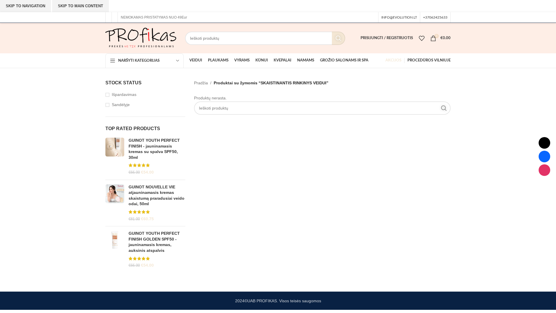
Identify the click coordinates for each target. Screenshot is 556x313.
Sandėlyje (121, 104)
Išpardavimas (124, 94)
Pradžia (201, 83)
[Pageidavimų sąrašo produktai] (421, 38)
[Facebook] (544, 156)
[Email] (544, 143)
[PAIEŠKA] (338, 38)
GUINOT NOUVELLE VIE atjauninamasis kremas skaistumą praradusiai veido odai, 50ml (156, 195)
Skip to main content (80, 6)
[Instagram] (544, 170)
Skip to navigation (25, 6)
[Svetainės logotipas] (140, 37)
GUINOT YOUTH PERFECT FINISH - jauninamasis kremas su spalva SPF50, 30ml (154, 149)
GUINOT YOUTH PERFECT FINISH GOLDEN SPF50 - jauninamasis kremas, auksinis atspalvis (154, 242)
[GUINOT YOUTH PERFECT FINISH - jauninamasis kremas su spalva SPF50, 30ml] (114, 156)
